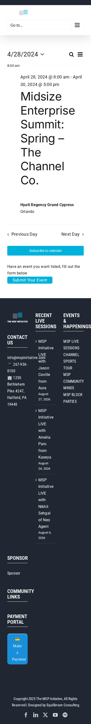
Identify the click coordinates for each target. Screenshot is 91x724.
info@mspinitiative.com (26, 357)
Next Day (70, 234)
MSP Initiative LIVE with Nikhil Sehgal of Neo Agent (45, 503)
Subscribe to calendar (45, 250)
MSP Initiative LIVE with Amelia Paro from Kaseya (45, 434)
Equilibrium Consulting (63, 705)
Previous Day (24, 234)
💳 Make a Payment (19, 649)
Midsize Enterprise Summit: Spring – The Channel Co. (47, 138)
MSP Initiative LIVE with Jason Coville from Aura (45, 364)
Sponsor (13, 573)
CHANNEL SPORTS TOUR (71, 361)
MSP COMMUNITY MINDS (73, 381)
